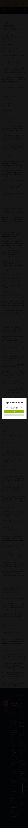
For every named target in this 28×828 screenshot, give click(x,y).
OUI (14, 411)
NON (14, 415)
